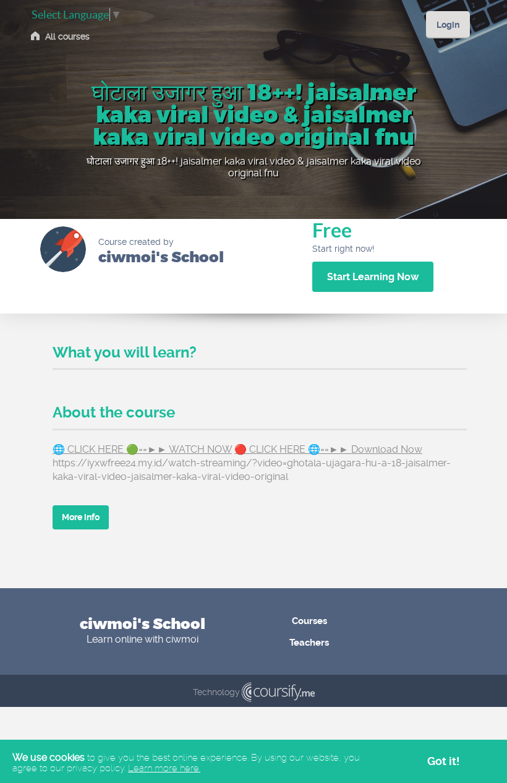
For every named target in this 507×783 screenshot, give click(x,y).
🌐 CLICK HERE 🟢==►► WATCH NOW (142, 449)
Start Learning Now (373, 277)
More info (81, 517)
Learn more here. (164, 768)
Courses (309, 621)
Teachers (309, 642)
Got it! (443, 761)
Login (448, 25)
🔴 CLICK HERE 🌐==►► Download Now (328, 449)
